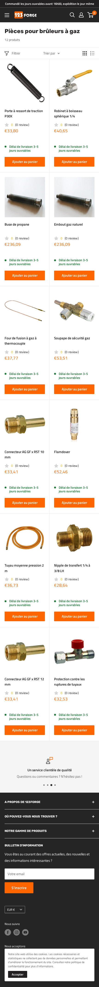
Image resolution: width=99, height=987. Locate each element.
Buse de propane (17, 224)
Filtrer (16, 53)
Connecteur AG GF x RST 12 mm (24, 681)
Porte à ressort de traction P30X (24, 113)
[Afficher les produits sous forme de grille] (85, 53)
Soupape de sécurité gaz (72, 338)
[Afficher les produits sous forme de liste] (92, 53)
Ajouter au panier (25, 161)
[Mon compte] (81, 14)
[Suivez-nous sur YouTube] (25, 932)
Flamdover (62, 451)
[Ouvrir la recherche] (72, 14)
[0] (90, 15)
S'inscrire (19, 888)
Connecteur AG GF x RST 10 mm (24, 454)
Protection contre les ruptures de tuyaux (69, 681)
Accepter (17, 974)
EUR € (11, 910)
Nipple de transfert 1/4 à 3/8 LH (72, 568)
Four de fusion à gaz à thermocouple (21, 340)
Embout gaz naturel (68, 224)
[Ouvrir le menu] (7, 15)
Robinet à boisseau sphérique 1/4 (68, 113)
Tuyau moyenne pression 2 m (24, 568)
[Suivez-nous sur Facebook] (8, 932)
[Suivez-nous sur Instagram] (16, 932)
